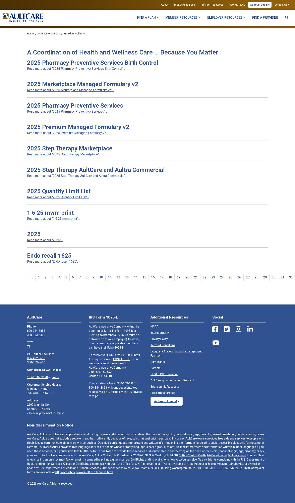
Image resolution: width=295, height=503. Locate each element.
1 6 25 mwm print (50, 212)
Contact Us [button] (281, 4)
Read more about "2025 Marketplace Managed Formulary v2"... (70, 90)
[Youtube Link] (216, 343)
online (55, 377)
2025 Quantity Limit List (59, 191)
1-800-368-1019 (212, 468)
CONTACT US (121, 359)
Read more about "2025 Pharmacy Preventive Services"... (67, 111)
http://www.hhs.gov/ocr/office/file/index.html (84, 472)
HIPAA (155, 326)
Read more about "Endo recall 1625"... (53, 261)
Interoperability (160, 332)
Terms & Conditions (163, 345)
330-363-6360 (237, 4)
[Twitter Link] (227, 329)
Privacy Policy (159, 339)
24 (222, 277)
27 (248, 277)
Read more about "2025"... (45, 240)
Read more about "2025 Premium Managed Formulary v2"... (68, 133)
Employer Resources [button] (225, 17)
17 (161, 277)
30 (274, 277)
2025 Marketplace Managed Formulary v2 (82, 84)
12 (118, 277)
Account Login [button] (259, 4)
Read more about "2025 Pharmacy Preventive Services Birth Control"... (76, 69)
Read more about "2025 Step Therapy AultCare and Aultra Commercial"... (77, 176)
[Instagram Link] (238, 329)
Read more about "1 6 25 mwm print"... (53, 219)
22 (204, 277)
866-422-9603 (36, 358)
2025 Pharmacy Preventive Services (75, 105)
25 (230, 277)
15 (144, 277)
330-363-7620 (36, 362)
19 (179, 277)
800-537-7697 (233, 468)
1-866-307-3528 (37, 377)
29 (265, 277)
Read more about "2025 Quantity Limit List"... (58, 197)
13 (127, 277)
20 (187, 277)
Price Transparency (163, 392)
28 (256, 277)
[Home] (23, 17)
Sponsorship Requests (165, 386)
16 (153, 277)
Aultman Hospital (165, 401)
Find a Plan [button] (146, 17)
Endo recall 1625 (49, 255)
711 (29, 346)
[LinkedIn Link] (250, 329)
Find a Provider (265, 17)
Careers (156, 368)
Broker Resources (184, 4)
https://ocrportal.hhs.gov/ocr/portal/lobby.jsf (215, 463)
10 (101, 277)
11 (110, 277)
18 (170, 277)
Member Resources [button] (181, 17)
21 (196, 277)
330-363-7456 (188, 455)
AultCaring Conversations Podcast (172, 380)
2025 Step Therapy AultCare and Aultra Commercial (96, 169)
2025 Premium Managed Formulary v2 (78, 127)
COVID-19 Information (164, 374)
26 (239, 277)
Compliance (158, 361)
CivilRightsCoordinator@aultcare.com (222, 455)
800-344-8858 (36, 330)
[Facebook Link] (215, 329)
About (164, 4)
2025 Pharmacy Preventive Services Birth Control (92, 62)
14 (135, 277)
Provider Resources (212, 4)
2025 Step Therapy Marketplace (69, 148)
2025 (34, 234)
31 (282, 277)
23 (213, 277)
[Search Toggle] (286, 15)
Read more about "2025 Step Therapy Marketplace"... (64, 154)
